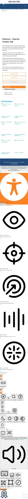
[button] (0, 172)
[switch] (0, 238)
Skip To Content (3, 487)
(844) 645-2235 (14, 1)
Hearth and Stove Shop (6, 9)
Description (7, 86)
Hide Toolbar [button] (3, 203)
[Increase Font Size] (1, 376)
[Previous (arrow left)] (2, 249)
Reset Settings (3, 489)
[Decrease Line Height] (1, 392)
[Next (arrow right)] (25, 249)
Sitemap (16, 163)
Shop (13, 9)
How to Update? (21, 439)
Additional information (9, 89)
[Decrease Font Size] (1, 379)
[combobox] (14, 168)
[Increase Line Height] (1, 389)
